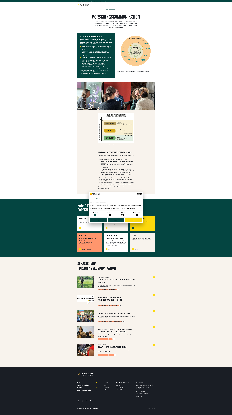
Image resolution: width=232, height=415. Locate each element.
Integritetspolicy (96, 408)
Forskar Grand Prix (96, 1)
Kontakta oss (139, 396)
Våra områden (112, 9)
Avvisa (98, 220)
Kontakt (139, 5)
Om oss (118, 385)
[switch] (109, 215)
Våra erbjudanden (120, 387)
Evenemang (106, 387)
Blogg (105, 389)
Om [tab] (134, 198)
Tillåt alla (133, 220)
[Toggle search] (153, 5)
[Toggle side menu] (151, 5)
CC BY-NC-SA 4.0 (145, 71)
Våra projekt (119, 389)
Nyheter (105, 385)
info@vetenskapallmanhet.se (146, 385)
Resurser (118, 5)
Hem (107, 9)
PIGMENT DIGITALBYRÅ (151, 408)
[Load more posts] (116, 360)
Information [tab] (116, 198)
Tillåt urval (116, 220)
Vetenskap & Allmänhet (81, 1)
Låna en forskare (103, 1)
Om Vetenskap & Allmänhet (128, 5)
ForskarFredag (89, 1)
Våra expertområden (109, 5)
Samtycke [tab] (98, 198)
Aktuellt (100, 5)
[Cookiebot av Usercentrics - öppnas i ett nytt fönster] (136, 194)
